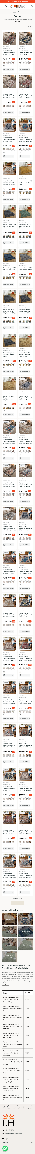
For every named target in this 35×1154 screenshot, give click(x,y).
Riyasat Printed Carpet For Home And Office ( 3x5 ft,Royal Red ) (12, 1009)
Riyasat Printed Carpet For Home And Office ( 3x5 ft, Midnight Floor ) (11, 1035)
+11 (4, 324)
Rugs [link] (9, 931)
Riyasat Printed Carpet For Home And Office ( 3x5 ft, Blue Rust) (12, 1071)
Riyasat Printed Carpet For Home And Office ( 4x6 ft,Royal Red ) (12, 1097)
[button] (32, 6)
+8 (4, 367)
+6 (4, 65)
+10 (4, 280)
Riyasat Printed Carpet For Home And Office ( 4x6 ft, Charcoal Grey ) (11, 1089)
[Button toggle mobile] (3, 6)
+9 (4, 239)
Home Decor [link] (26, 931)
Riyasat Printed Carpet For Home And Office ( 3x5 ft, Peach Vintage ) (12, 1062)
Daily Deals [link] (9, 919)
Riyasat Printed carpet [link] (25, 919)
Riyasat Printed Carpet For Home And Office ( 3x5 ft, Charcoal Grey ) (11, 1000)
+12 (20, 367)
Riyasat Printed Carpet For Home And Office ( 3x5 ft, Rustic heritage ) (12, 1026)
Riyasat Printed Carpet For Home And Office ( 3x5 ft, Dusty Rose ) (12, 1044)
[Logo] (17, 6)
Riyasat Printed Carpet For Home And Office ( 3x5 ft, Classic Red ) (11, 1053)
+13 (20, 195)
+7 (20, 280)
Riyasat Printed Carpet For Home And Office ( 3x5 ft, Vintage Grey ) (11, 1080)
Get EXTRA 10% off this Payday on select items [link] (17, 1)
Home (14, 12)
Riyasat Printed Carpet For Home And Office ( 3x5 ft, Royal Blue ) (12, 1017)
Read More (17, 21)
